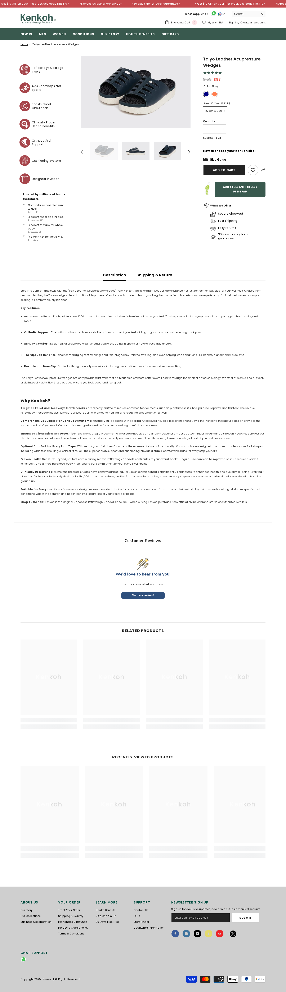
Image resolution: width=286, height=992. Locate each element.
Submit (245, 918)
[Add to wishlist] (253, 170)
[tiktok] (197, 934)
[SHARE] (261, 170)
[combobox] (245, 14)
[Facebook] (175, 934)
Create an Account (252, 22)
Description (114, 275)
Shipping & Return (154, 275)
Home (24, 44)
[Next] (189, 152)
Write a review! (143, 595)
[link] (49, 720)
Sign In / (234, 22)
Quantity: (209, 121)
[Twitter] (233, 934)
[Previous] (82, 152)
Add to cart (224, 170)
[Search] (248, 14)
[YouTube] (220, 934)
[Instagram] (186, 934)
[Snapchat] (209, 934)
